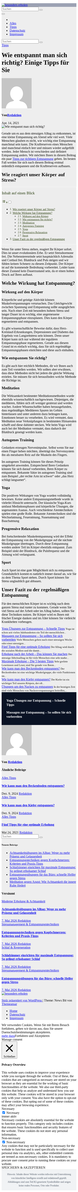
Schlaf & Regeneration (16, 947)
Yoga (25, 229)
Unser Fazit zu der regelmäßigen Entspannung (39, 239)
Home (13, 1011)
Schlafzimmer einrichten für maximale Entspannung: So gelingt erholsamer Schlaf (43, 869)
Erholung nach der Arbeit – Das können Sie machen (34, 654)
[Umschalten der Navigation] (3, 13)
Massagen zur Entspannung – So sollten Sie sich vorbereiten (38, 715)
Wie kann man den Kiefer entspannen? (26, 679)
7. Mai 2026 (10, 920)
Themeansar (9, 1004)
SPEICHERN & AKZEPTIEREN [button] (23, 1167)
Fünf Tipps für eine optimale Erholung (26, 646)
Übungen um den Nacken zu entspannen (27, 686)
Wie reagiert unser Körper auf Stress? (34, 209)
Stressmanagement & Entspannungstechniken (30, 924)
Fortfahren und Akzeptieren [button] (32, 1036)
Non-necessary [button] (11, 1138)
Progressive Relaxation (34, 232)
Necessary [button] (8, 1108)
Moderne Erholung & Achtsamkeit (23, 901)
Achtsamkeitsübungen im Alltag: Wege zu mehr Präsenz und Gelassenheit (40, 854)
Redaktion (14, 115)
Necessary (12, 1112)
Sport (25, 235)
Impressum (16, 34)
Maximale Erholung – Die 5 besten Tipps (28, 661)
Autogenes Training (33, 225)
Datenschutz (17, 30)
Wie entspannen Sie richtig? (37, 219)
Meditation (28, 222)
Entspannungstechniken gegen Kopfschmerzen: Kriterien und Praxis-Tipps (40, 861)
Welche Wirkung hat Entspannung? (32, 212)
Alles (13, 23)
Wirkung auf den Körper (35, 216)
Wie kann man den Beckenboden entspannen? (31, 668)
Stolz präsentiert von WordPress (22, 1000)
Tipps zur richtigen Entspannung (32, 159)
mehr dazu (8, 1036)
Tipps (13, 27)
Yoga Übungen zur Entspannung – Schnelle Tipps (33, 628)
